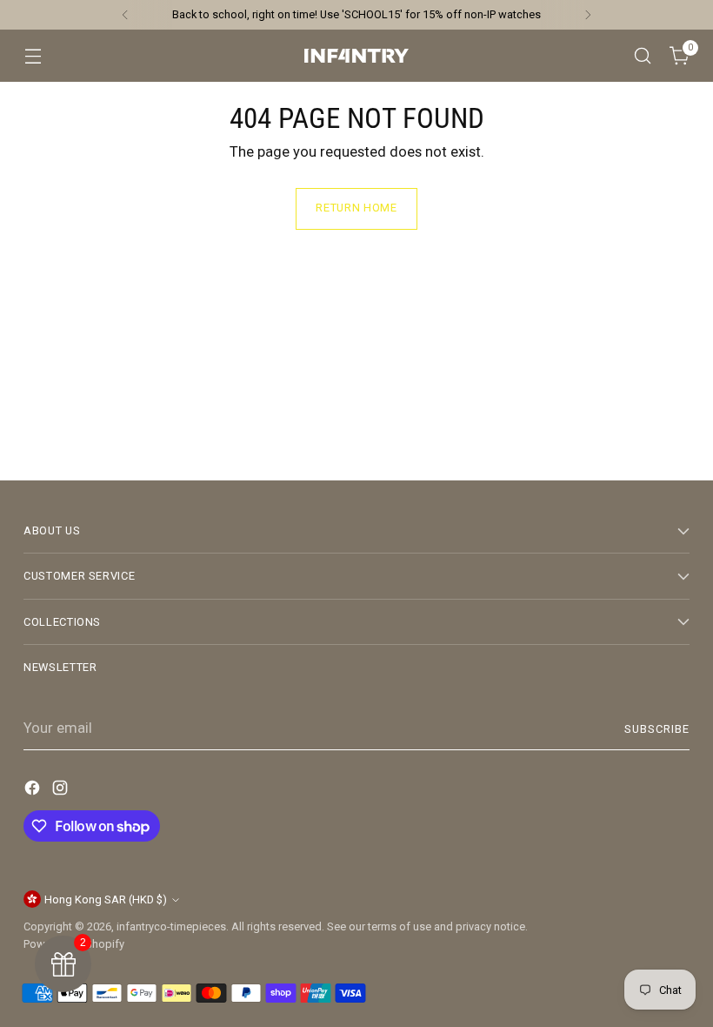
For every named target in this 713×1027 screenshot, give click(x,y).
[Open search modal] (643, 56)
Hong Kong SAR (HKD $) (105, 899)
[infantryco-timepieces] (356, 56)
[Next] (588, 15)
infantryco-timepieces (171, 926)
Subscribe (657, 728)
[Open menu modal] (32, 56)
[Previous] (125, 15)
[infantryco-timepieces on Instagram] (61, 791)
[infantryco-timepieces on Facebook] (33, 791)
